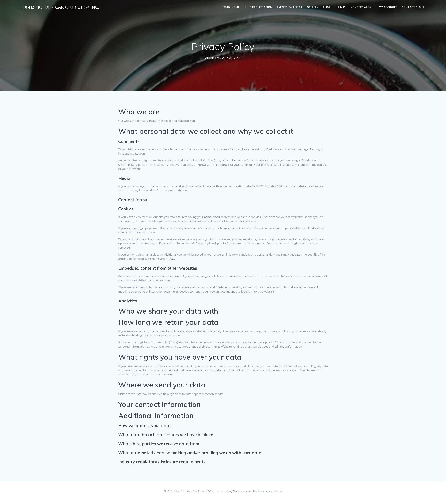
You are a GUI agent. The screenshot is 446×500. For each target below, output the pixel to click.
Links (342, 7)
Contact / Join (413, 7)
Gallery (312, 7)
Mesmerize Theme (270, 491)
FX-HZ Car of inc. (60, 7)
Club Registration (258, 7)
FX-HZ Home (231, 7)
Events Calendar (289, 7)
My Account (388, 7)
